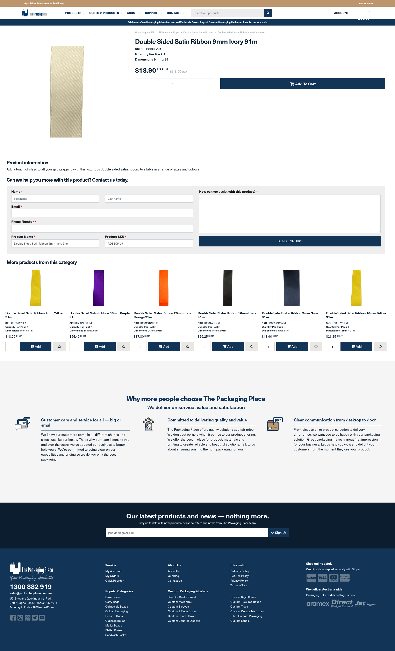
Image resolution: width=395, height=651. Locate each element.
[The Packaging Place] (41, 13)
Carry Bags (112, 602)
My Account (113, 571)
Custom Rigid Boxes (243, 597)
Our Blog (173, 576)
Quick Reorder (114, 580)
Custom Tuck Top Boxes (245, 602)
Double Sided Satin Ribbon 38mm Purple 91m (100, 315)
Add (37, 346)
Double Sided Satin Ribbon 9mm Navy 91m (290, 315)
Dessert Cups (114, 616)
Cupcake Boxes (115, 621)
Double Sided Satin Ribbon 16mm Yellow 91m (356, 315)
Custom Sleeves (178, 606)
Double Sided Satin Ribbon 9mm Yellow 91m (34, 315)
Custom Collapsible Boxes (247, 611)
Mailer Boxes (113, 625)
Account (341, 13)
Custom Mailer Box (180, 602)
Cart (360, 14)
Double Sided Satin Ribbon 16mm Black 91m (227, 315)
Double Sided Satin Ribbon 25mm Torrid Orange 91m (163, 315)
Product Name (23, 236)
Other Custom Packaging (246, 616)
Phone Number (23, 221)
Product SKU (116, 236)
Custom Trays (239, 606)
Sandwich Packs (115, 635)
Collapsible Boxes (116, 606)
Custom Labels (240, 621)
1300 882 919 (365, 3)
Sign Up (280, 532)
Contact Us (175, 580)
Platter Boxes (113, 630)
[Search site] (268, 13)
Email (16, 206)
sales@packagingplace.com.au (31, 593)
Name (17, 191)
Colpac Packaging (116, 611)
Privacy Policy (239, 580)
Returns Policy (239, 576)
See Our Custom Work (182, 597)
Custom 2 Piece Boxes (182, 611)
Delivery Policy (239, 571)
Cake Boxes (113, 597)
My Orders (112, 576)
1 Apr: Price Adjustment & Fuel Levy (43, 3)
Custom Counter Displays (184, 621)
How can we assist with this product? (228, 191)
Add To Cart (305, 83)
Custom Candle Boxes (182, 616)
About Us (174, 571)
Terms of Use (238, 585)
